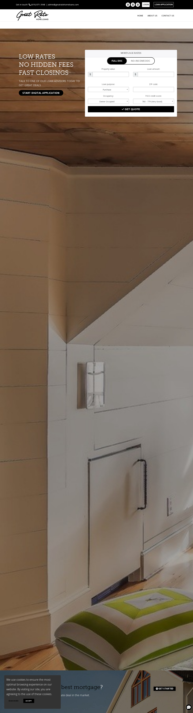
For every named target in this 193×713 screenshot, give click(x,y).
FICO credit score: (153, 96)
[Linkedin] (138, 5)
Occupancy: (108, 96)
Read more (14, 701)
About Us (152, 15)
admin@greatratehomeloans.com (63, 4)
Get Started (166, 688)
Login (146, 5)
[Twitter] (133, 5)
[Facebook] (128, 5)
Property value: (108, 69)
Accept (29, 701)
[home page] (32, 15)
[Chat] (189, 707)
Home (140, 15)
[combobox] (108, 89)
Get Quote (132, 109)
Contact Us (168, 15)
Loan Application (164, 5)
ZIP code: (153, 84)
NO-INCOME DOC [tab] (140, 60)
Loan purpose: (108, 84)
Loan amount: (153, 69)
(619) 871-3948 (38, 4)
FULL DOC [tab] (117, 60)
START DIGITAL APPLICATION (41, 93)
